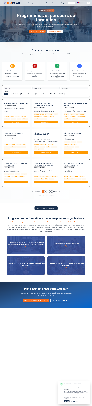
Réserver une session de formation (35, 300)
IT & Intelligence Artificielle (57, 93)
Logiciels (33, 3)
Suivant (55, 191)
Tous (6, 93)
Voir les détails (15, 122)
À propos (71, 2)
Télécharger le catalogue (55, 31)
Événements (55, 3)
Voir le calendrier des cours (45, 208)
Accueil (27, 3)
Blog (62, 3)
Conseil (48, 3)
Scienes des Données (41, 93)
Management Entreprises (27, 93)
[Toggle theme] (88, 3)
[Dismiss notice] (88, 382)
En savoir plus (74, 401)
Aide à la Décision (14, 93)
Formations (41, 3)
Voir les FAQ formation (60, 300)
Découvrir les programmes (37, 31)
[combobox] (46, 88)
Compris (67, 401)
